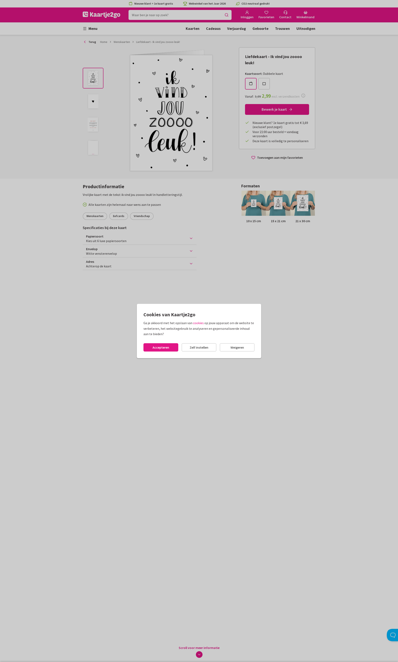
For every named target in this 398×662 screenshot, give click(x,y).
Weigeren (237, 347)
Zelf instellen (199, 347)
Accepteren (161, 347)
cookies (198, 323)
